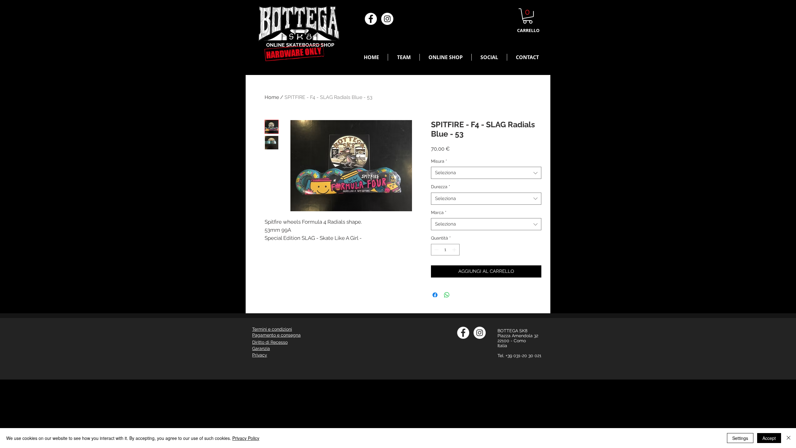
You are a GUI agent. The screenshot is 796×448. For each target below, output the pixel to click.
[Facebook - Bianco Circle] (371, 19)
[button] (528, 16)
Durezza (440, 186)
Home (272, 97)
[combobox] (486, 173)
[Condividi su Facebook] (435, 295)
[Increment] (455, 249)
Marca (439, 212)
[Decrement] (436, 249)
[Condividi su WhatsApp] (447, 295)
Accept (769, 438)
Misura (439, 161)
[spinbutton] (445, 249)
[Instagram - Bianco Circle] (387, 19)
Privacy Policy (245, 438)
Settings (740, 438)
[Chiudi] (788, 438)
